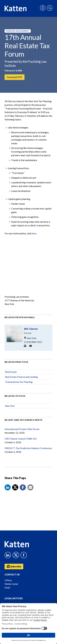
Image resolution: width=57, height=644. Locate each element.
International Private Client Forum (22, 429)
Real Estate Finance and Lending (21, 377)
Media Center (11, 584)
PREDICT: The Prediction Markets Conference (28, 448)
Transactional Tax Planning (19, 382)
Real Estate (11, 371)
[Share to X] (15, 487)
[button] (8, 487)
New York (31, 338)
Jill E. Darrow (31, 328)
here (34, 233)
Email (7, 587)
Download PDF (14, 77)
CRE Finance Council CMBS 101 (21, 438)
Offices (8, 580)
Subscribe (15, 566)
